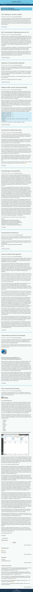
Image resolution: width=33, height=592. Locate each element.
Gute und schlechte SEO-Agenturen (11, 254)
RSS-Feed (4, 550)
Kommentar (4, 227)
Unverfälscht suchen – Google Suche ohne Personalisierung (11, 221)
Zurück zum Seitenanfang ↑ (28, 554)
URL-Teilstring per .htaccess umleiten (11, 14)
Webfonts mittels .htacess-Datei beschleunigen (14, 87)
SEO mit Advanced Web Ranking (10, 388)
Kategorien (3, 559)
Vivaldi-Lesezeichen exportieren (15, 580)
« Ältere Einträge (5, 538)
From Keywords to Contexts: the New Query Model (10, 223)
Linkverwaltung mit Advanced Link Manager (13, 335)
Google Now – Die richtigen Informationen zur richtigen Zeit (11, 224)
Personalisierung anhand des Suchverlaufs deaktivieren (10, 220)
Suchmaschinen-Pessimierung (9, 232)
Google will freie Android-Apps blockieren (20, 567)
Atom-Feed (4, 552)
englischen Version (10, 79)
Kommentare (4, 165)
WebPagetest (26, 104)
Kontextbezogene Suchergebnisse (10, 171)
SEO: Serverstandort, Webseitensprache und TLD (15, 32)
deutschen (20, 79)
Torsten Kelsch (3, 567)
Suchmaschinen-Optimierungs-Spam (11, 130)
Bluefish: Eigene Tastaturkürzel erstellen (16, 583)
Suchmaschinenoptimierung (18, 16)
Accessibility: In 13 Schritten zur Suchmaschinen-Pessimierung (11, 244)
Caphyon (4, 340)
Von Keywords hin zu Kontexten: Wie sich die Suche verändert (11, 222)
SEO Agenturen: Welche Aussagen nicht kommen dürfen (14, 326)
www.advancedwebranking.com (6, 400)
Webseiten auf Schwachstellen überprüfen (12, 63)
